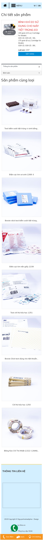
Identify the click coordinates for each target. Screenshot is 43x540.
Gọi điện (9, 536)
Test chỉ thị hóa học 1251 (21, 312)
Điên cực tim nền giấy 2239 (21, 266)
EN (39, 6)
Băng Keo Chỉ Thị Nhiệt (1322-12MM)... (21, 450)
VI (34, 6)
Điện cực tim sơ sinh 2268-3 (21, 174)
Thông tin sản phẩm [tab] (10, 66)
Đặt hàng (30, 54)
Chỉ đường (36, 536)
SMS (22, 537)
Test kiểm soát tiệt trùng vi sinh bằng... (21, 128)
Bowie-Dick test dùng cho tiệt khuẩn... (21, 358)
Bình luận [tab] (6, 73)
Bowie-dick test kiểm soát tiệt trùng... (21, 220)
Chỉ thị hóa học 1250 (21, 404)
